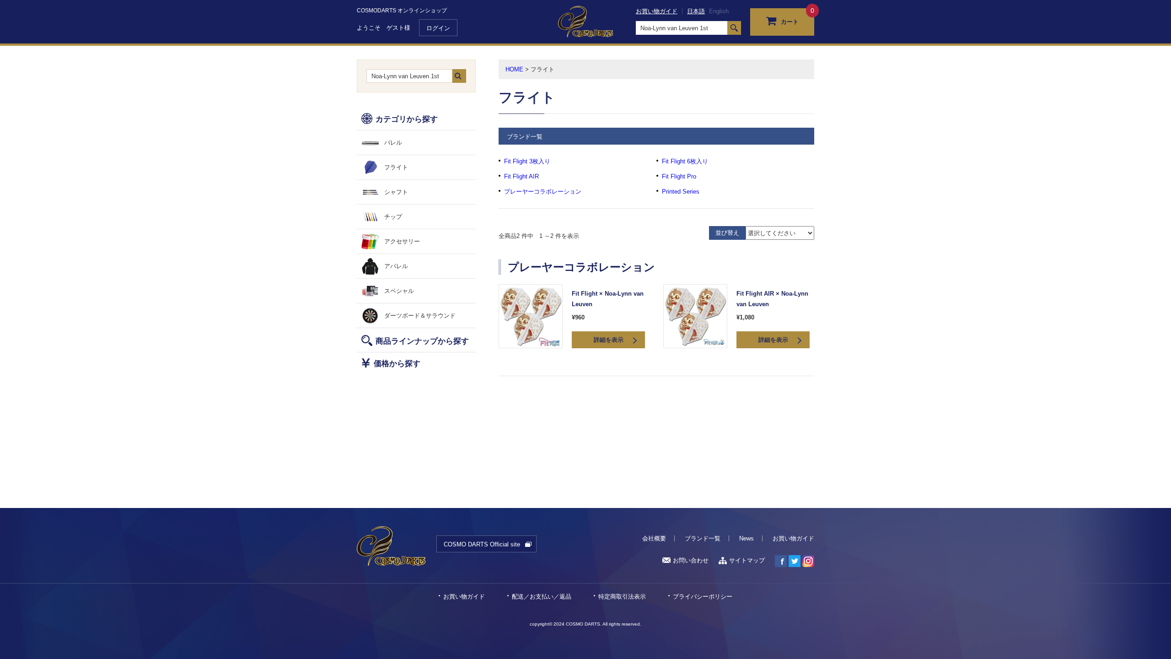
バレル (393, 142)
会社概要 (654, 538)
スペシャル (399, 290)
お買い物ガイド (656, 11)
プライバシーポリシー (702, 596)
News (746, 538)
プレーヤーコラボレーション (542, 191)
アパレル (396, 266)
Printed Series (680, 191)
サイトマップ (747, 560)
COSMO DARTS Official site (482, 544)
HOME (514, 69)
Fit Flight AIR (521, 176)
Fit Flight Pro (679, 176)
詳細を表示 (608, 339)
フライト (396, 167)
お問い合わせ (691, 560)
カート (790, 21)
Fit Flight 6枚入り (685, 161)
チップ (393, 216)
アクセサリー (402, 241)
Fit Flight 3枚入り (527, 161)
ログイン (438, 28)
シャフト (396, 192)
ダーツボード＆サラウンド (420, 315)
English (719, 11)
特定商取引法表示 (622, 596)
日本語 (696, 11)
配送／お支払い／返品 (541, 596)
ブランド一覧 (702, 538)
